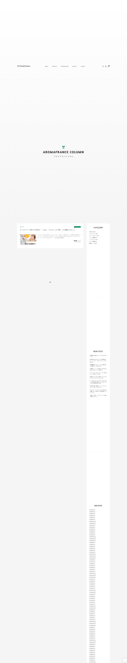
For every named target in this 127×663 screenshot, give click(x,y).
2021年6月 (91, 596)
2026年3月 (91, 517)
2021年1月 (91, 604)
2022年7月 (91, 579)
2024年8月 (91, 542)
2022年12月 (91, 573)
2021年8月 (91, 594)
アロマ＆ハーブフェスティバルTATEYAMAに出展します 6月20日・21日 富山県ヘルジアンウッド (98, 391)
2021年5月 (91, 598)
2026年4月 (91, 515)
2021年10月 (91, 592)
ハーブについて (92, 239)
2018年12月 (91, 640)
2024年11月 (91, 538)
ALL (50, 282)
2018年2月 (91, 658)
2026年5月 (91, 513)
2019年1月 (91, 638)
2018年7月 (91, 648)
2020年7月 (91, 613)
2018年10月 (91, 642)
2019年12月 (91, 621)
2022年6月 (91, 581)
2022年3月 (91, 587)
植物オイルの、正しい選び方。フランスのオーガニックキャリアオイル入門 (98, 377)
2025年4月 (91, 531)
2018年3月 (91, 656)
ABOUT (46, 66)
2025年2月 (91, 535)
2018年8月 (91, 646)
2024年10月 (91, 540)
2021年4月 (91, 600)
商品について (92, 243)
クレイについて (77, 227)
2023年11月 (91, 556)
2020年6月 (91, 615)
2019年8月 (91, 629)
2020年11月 (91, 608)
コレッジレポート (93, 235)
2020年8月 (91, 612)
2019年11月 (91, 623)
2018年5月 (91, 652)
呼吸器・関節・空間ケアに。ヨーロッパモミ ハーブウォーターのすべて (98, 386)
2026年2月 (91, 519)
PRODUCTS (54, 66)
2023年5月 (91, 565)
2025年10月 (91, 523)
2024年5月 (91, 546)
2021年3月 (91, 602)
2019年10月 (91, 625)
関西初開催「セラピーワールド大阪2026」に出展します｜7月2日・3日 (98, 365)
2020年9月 (91, 610)
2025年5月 (91, 529)
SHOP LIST (74, 66)
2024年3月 (91, 550)
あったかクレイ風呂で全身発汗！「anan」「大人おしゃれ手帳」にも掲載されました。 (48, 230)
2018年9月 (91, 644)
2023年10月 (91, 558)
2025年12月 (91, 521)
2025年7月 (91, 525)
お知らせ (91, 231)
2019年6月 (91, 633)
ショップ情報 (92, 237)
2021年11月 (91, 590)
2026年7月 (91, 509)
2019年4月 (91, 635)
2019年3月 (91, 637)
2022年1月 (91, 588)
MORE (75, 240)
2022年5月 (91, 583)
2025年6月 (91, 527)
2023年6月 (91, 563)
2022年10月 (91, 577)
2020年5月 (91, 617)
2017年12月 (91, 662)
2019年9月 (91, 627)
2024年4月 (91, 548)
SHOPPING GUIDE (65, 66)
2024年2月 (91, 552)
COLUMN (83, 66)
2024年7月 (91, 544)
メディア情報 (92, 241)
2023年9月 (91, 560)
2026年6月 (91, 511)
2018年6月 (91, 650)
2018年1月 (91, 660)
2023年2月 (91, 571)
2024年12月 (91, 536)
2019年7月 (91, 631)
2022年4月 (91, 585)
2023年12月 (91, 554)
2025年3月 (91, 533)
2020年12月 (91, 606)
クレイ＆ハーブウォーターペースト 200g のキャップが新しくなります (98, 373)
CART (108, 66)
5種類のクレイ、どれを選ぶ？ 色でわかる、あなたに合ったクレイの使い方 (98, 369)
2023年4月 (91, 567)
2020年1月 (91, 619)
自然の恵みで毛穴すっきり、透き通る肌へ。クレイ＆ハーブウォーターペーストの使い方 (98, 361)
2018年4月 (91, 654)
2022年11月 (91, 575)
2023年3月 (91, 569)
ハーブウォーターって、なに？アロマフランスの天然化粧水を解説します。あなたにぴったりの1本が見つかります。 (98, 382)
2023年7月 (91, 561)
